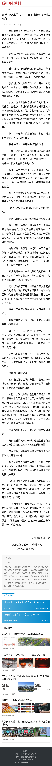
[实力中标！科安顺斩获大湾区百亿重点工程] (26, 641)
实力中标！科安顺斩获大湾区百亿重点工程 (22, 633)
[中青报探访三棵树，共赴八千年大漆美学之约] (26, 662)
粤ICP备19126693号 (26, 760)
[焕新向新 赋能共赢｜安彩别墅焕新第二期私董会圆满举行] (26, 732)
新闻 (19, 25)
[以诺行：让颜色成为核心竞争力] (26, 708)
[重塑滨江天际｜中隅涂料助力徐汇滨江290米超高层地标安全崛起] (26, 687)
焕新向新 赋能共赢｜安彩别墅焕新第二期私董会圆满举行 (26, 723)
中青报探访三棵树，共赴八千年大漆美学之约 (23, 655)
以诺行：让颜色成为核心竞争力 (17, 700)
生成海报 (9, 595)
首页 (3, 10)
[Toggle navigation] (48, 3)
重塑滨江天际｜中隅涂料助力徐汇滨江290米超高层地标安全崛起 (25, 677)
